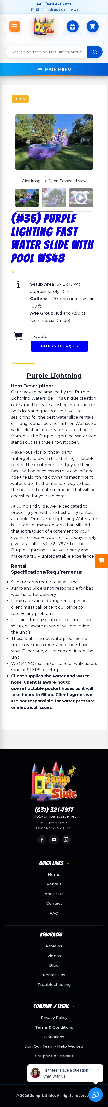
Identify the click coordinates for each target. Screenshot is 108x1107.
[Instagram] (43, 9)
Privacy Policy (54, 1017)
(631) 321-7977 (54, 810)
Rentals (54, 884)
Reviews (54, 946)
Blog (54, 965)
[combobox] (46, 52)
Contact (54, 903)
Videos (54, 956)
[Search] (95, 52)
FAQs (73, 10)
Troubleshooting (54, 984)
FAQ (54, 913)
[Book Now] (73, 26)
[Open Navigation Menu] (14, 26)
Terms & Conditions (54, 1027)
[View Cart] (93, 26)
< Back (20, 99)
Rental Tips (54, 975)
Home (54, 874)
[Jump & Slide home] (54, 781)
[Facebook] (31, 9)
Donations (54, 1037)
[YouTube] (37, 9)
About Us (57, 10)
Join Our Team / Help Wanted (54, 1046)
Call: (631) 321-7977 (54, 4)
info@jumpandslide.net (54, 816)
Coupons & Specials (54, 1056)
